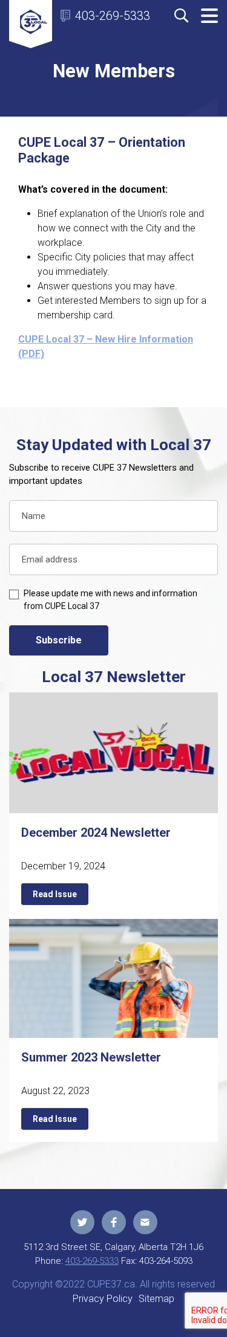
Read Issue (55, 894)
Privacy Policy (103, 1298)
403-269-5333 (112, 15)
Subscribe (59, 640)
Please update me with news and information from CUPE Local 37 (110, 599)
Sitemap (156, 1298)
